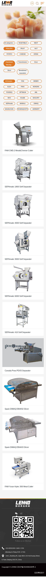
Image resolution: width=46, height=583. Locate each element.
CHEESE (23, 54)
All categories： (9, 43)
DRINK (36, 54)
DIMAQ (36, 103)
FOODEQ (9, 92)
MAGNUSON (9, 109)
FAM (22, 81)
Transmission (22, 62)
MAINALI (22, 103)
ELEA (9, 87)
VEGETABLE (23, 43)
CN (32, 3)
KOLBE (22, 98)
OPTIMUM (22, 92)
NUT (36, 48)
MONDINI (36, 87)
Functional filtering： (9, 63)
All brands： (9, 81)
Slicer (9, 70)
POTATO (9, 54)
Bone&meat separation (22, 72)
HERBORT (36, 109)
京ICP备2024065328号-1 (26, 567)
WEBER (36, 81)
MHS (9, 98)
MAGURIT (36, 98)
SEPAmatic (9, 103)
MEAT (36, 43)
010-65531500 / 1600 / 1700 (15, 548)
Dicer (36, 62)
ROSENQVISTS (23, 109)
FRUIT (23, 48)
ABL (36, 92)
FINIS (22, 87)
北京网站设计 (39, 573)
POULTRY (9, 48)
